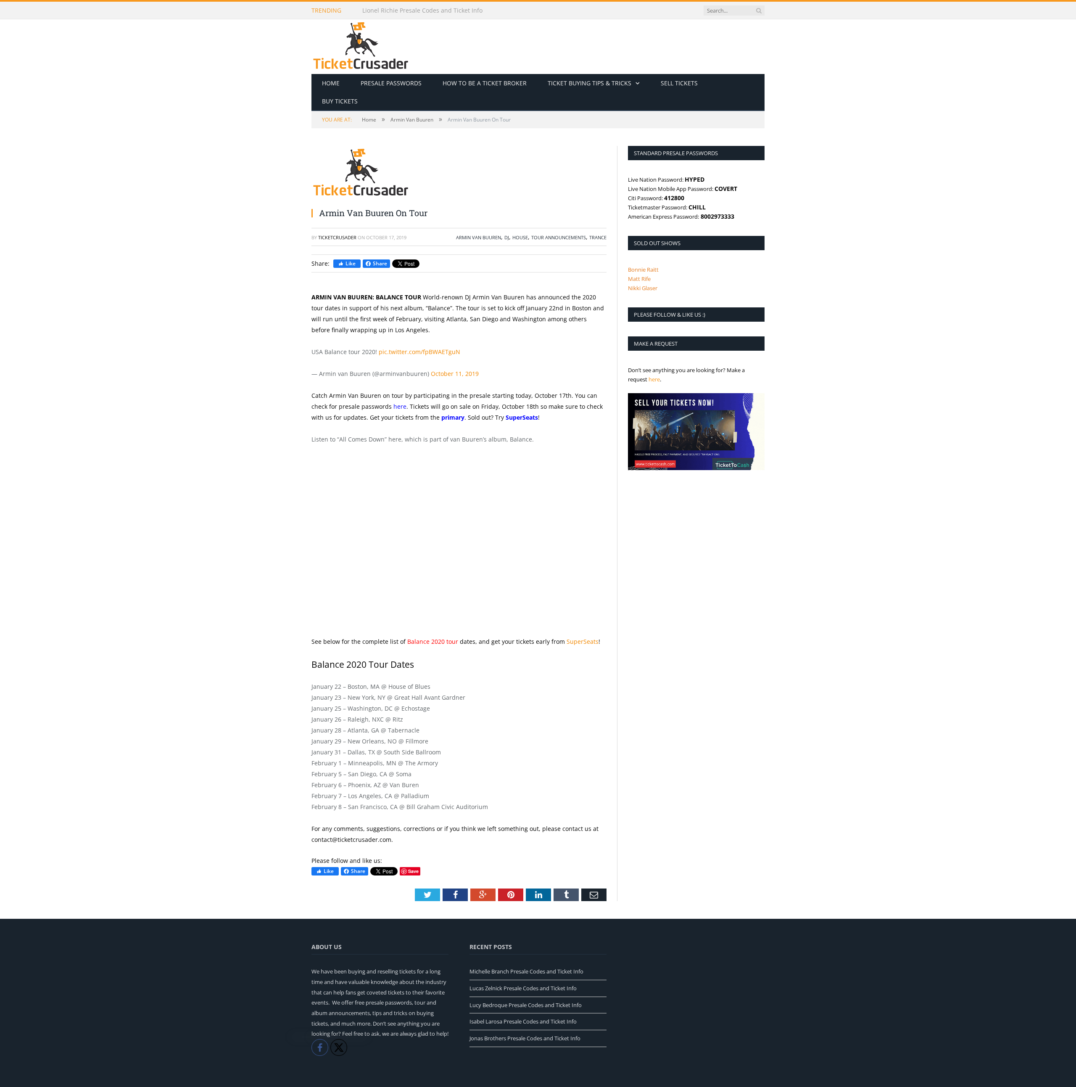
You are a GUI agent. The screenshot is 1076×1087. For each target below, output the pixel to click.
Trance (598, 237)
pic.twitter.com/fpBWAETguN (419, 352)
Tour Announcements (558, 237)
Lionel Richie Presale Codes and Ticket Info (422, 10)
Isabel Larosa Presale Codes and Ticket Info (523, 1021)
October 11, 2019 (455, 374)
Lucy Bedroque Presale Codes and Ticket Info (525, 1005)
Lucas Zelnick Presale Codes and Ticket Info (523, 988)
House (520, 237)
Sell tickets (679, 83)
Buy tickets (340, 101)
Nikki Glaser (642, 288)
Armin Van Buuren (478, 237)
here (399, 406)
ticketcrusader (337, 237)
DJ (506, 237)
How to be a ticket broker (485, 83)
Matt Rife (639, 279)
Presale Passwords (391, 83)
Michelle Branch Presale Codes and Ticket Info (526, 971)
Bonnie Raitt (643, 269)
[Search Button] (759, 10)
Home (331, 83)
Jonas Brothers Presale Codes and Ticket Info (524, 1038)
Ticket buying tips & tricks (589, 83)
